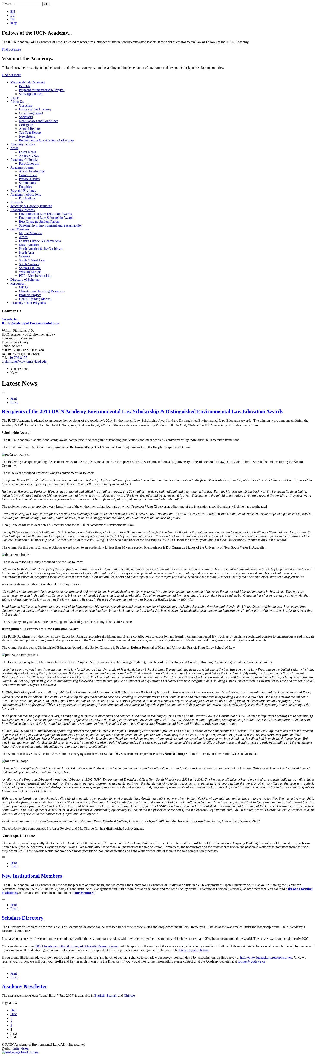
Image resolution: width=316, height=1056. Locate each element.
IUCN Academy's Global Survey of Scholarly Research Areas (76, 946)
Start (13, 1010)
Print (13, 398)
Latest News (27, 152)
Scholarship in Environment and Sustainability (50, 225)
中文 (13, 23)
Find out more (11, 49)
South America (29, 264)
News (14, 148)
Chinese (129, 995)
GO (46, 4)
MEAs (23, 287)
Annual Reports (29, 128)
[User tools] (3, 392)
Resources (17, 283)
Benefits (24, 86)
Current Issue (28, 175)
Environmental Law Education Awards (45, 214)
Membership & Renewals (27, 82)
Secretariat (26, 117)
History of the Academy (35, 109)
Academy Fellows (22, 144)
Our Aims (25, 105)
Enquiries (25, 187)
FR (12, 19)
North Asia (26, 252)
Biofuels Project (30, 295)
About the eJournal (32, 171)
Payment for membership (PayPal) (42, 90)
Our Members (19, 229)
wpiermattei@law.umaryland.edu (24, 361)
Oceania (24, 256)
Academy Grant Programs (28, 303)
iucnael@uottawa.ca (251, 961)
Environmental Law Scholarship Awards (46, 217)
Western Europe (30, 272)
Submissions (27, 183)
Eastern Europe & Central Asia (40, 241)
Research (16, 202)
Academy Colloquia (24, 159)
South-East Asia (30, 268)
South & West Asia (32, 260)
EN (12, 11)
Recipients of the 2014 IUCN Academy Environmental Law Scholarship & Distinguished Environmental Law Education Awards (142, 411)
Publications (27, 198)
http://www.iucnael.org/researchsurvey (266, 957)
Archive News (29, 156)
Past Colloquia (29, 163)
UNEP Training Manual (35, 299)
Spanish (111, 995)
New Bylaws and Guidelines (38, 121)
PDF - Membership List (35, 275)
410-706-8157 (17, 357)
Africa (23, 237)
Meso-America (29, 245)
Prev (13, 1014)
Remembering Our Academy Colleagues (46, 140)
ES (12, 15)
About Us (17, 101)
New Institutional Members (32, 876)
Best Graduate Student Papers (39, 221)
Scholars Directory (22, 918)
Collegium (26, 125)
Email (14, 402)
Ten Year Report (30, 132)
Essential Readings (23, 190)
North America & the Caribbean (40, 248)
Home (14, 98)
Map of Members (30, 233)
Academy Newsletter (24, 986)
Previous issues (29, 179)
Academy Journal (22, 167)
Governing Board (31, 113)
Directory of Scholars (24, 279)
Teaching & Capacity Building (31, 206)
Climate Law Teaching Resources (42, 291)
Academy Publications (25, 194)
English (99, 995)
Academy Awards (22, 210)
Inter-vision (21, 1048)
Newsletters (27, 136)
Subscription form (31, 94)
